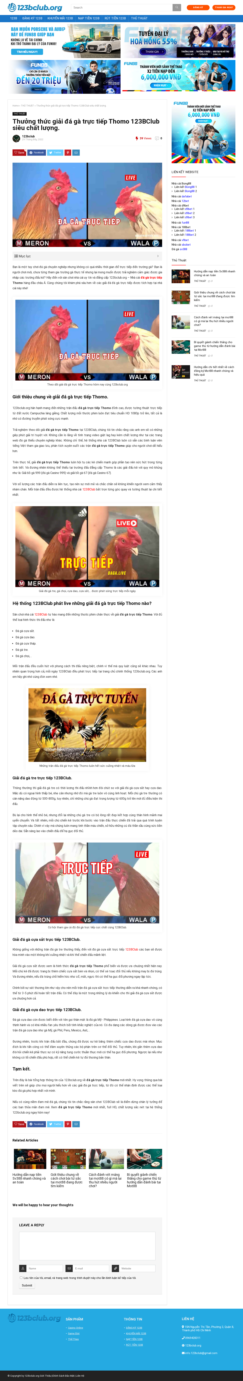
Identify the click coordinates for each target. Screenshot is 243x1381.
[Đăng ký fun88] (203, 131)
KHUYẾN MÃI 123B (60, 18)
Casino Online (75, 1327)
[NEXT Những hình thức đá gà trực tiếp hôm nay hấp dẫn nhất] (239, 1371)
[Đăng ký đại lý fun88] (64, 41)
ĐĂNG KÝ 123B (32, 18)
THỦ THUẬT (139, 18)
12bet (185, 201)
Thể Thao (73, 1339)
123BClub (88, 489)
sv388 (183, 249)
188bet (189, 230)
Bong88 (190, 187)
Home (16, 105)
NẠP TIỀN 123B (88, 18)
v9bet (185, 240)
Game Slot (74, 1333)
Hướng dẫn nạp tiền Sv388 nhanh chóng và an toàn (29, 1178)
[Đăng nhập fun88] (178, 77)
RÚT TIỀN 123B (115, 18)
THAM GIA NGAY (224, 7)
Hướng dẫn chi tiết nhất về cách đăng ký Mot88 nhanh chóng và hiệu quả (214, 370)
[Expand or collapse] (157, 256)
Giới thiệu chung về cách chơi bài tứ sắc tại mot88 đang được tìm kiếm (67, 1180)
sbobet (186, 244)
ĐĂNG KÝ (198, 7)
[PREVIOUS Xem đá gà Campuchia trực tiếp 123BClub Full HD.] (4, 1371)
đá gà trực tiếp (151, 277)
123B (13, 18)
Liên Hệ (80, 1375)
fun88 (185, 222)
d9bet (188, 209)
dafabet (187, 196)
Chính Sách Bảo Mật (63, 1375)
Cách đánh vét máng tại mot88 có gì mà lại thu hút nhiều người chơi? (105, 1180)
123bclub (28, 136)
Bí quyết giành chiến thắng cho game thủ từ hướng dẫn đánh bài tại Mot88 (144, 1180)
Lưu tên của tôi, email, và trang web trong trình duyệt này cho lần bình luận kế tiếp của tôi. (80, 1278)
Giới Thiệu (45, 1375)
